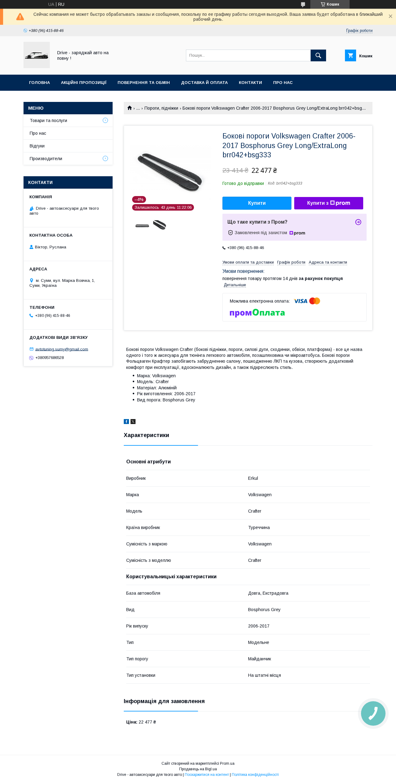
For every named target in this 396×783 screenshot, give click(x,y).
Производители (46, 158)
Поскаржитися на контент (207, 774)
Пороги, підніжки (161, 108)
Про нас (283, 82)
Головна (39, 82)
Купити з (318, 203)
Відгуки (37, 145)
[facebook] (126, 422)
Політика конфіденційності (255, 774)
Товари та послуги (48, 120)
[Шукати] (318, 55)
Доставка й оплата (204, 82)
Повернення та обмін (144, 82)
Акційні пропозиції (83, 82)
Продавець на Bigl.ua (198, 769)
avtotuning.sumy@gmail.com (61, 349)
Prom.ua (227, 763)
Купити (257, 203)
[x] (133, 422)
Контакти (250, 82)
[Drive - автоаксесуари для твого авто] (37, 66)
